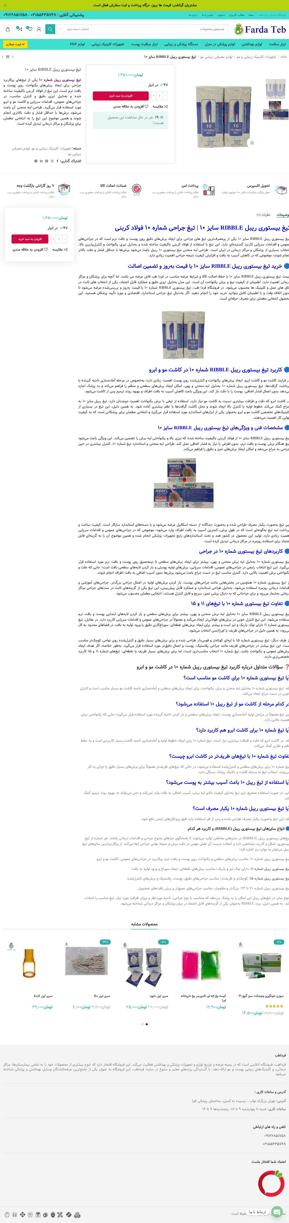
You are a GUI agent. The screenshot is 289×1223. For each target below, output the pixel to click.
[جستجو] (50, 29)
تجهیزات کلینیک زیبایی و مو (256, 57)
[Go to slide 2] (142, 1024)
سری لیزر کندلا (43, 996)
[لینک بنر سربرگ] (144, 5)
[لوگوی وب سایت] (259, 29)
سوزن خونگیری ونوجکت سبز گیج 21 (261, 996)
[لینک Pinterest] (46, 161)
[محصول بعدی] (2, 57)
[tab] (263, 214)
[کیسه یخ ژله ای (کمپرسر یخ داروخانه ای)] (202, 965)
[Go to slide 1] (147, 1024)
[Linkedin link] (41, 161)
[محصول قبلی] (12, 57)
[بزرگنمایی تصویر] (252, 142)
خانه (284, 57)
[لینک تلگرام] (36, 161)
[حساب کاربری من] (39, 29)
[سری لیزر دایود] (144, 965)
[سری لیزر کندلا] (29, 965)
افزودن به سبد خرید (120, 95)
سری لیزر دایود (159, 996)
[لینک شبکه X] (52, 161)
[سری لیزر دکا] (86, 965)
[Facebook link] (57, 161)
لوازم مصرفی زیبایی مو (216, 57)
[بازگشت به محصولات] (7, 57)
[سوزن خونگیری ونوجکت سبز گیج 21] (260, 965)
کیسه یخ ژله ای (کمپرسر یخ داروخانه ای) (203, 998)
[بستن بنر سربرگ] (5, 5)
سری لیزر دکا (102, 996)
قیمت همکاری (13, 44)
